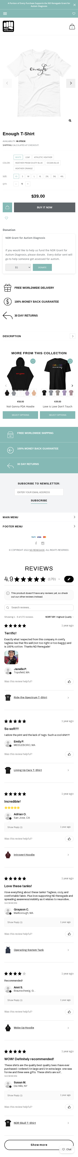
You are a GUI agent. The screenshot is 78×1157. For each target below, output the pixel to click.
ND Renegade (37, 550)
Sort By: (50, 617)
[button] (59, 579)
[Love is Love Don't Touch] (57, 377)
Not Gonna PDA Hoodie (20, 406)
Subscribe (39, 500)
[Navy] (51, 393)
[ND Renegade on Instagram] (42, 543)
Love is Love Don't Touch (57, 406)
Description (12, 336)
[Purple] (27, 393)
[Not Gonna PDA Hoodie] (20, 377)
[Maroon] (71, 393)
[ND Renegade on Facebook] (36, 543)
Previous (6, 386)
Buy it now (44, 207)
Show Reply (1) (14, 827)
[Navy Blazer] (14, 393)
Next (72, 386)
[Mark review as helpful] (69, 681)
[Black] (7, 393)
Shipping (7, 145)
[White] (20, 393)
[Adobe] (34, 393)
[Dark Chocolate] (58, 393)
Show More (10, 903)
